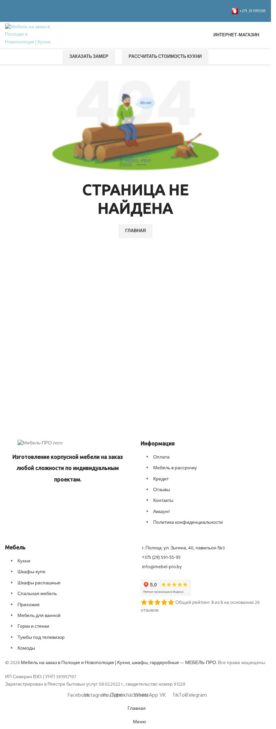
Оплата (161, 457)
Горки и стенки (33, 626)
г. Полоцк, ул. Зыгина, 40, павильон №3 (183, 548)
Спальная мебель (37, 594)
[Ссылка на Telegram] (66, 10)
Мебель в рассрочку (175, 468)
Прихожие (29, 605)
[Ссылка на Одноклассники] (33, 10)
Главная (135, 230)
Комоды (26, 648)
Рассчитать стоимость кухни (165, 56)
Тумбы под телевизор (41, 638)
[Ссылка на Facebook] (9, 10)
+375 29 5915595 (252, 11)
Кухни (24, 561)
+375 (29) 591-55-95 (161, 557)
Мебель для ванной (39, 616)
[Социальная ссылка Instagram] (17, 10)
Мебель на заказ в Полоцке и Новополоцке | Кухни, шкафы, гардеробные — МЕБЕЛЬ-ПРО (118, 663)
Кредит (161, 479)
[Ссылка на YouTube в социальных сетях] (25, 10)
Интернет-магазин (236, 35)
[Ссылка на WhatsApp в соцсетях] (41, 10)
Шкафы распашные (39, 583)
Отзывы (161, 490)
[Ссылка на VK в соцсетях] (49, 10)
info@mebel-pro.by (162, 567)
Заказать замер (88, 56)
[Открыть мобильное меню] (135, 35)
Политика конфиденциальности (188, 522)
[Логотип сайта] (28, 35)
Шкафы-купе (31, 572)
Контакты (163, 501)
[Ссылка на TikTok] (58, 10)
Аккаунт (161, 512)
